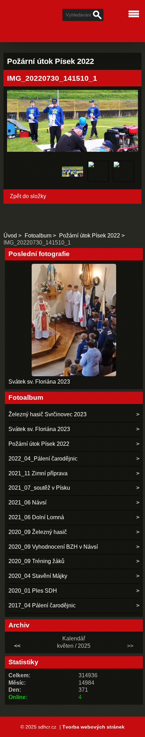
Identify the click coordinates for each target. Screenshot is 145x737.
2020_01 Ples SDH (32, 591)
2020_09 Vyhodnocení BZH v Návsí (53, 547)
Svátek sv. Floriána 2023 (39, 382)
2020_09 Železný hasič (37, 532)
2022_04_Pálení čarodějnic (42, 459)
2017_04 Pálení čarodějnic (42, 605)
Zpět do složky (28, 196)
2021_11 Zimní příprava (38, 473)
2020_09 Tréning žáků (36, 561)
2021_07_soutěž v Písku (39, 488)
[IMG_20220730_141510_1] (72, 172)
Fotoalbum (38, 236)
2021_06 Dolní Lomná (36, 517)
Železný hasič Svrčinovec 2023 (47, 414)
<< (17, 646)
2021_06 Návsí (27, 503)
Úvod (10, 236)
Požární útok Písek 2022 (89, 236)
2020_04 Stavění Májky (37, 576)
